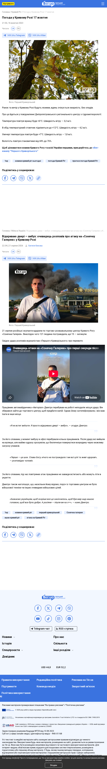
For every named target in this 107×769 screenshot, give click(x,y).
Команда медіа (46, 686)
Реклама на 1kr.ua (82, 679)
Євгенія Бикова (35, 246)
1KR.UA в (16, 35)
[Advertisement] (53, 206)
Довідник (8, 656)
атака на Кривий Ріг (36, 518)
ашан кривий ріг (12, 518)
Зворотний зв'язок (83, 686)
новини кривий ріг (23, 512)
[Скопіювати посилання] (38, 178)
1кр (6, 161)
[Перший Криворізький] (53, 4)
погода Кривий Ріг (56, 161)
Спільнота (60, 643)
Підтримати (8, 4)
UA (13, 28)
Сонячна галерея (75, 512)
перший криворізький (49, 512)
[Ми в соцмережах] (37, 608)
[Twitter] (30, 178)
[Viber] (22, 178)
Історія (7, 643)
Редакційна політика (49, 679)
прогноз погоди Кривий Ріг (85, 161)
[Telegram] (13, 178)
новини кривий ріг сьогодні (28, 161)
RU (18, 28)
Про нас (59, 637)
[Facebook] (5, 178)
